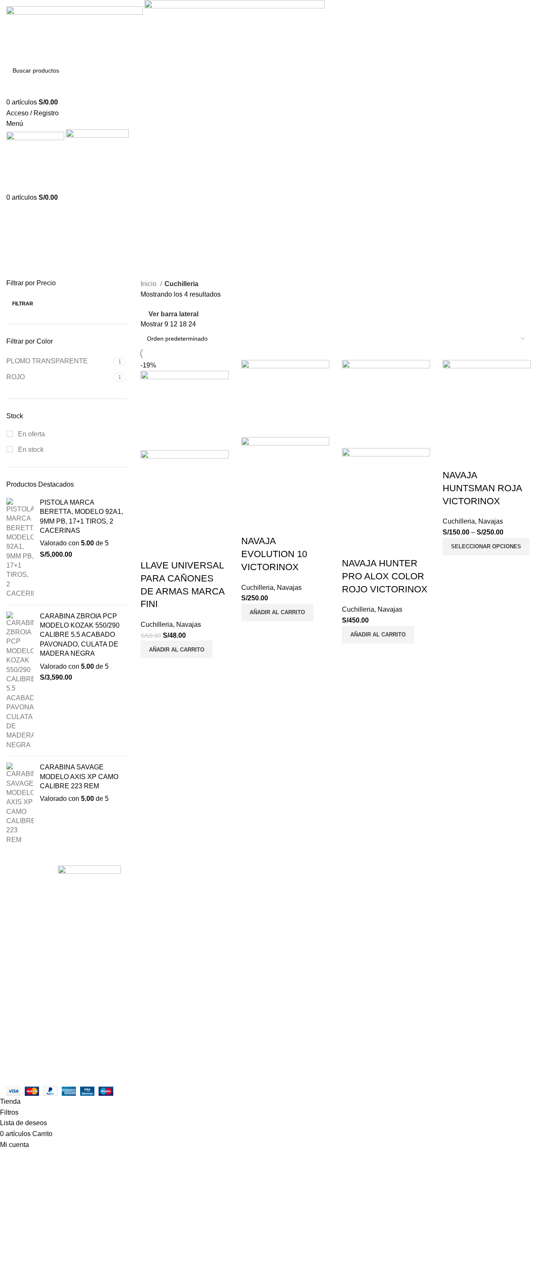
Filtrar (22, 304)
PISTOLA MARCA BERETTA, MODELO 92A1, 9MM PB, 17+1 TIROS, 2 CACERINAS (81, 516)
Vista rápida (173, 548)
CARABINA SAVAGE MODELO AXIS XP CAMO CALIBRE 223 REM (79, 777)
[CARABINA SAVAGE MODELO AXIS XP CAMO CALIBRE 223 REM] (20, 804)
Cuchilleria (157, 624)
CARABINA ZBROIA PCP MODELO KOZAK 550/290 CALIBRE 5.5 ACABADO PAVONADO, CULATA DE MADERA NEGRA (80, 635)
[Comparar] (151, 548)
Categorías (23, 248)
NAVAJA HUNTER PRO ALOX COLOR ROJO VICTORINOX (385, 576)
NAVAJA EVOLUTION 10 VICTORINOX (274, 554)
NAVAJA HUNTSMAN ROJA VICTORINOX (482, 488)
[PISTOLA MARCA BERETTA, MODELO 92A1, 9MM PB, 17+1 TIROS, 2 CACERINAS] (20, 548)
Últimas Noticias (209, 914)
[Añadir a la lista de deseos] (196, 548)
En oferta (30, 434)
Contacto (198, 899)
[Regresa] (16, 207)
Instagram (200, 883)
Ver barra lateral (173, 314)
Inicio (149, 283)
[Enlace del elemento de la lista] (89, 1004)
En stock (30, 449)
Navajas (188, 624)
